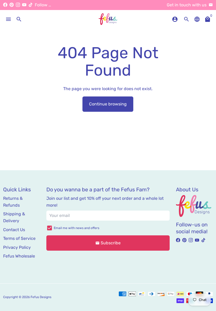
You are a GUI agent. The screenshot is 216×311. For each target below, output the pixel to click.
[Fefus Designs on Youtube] (24, 4)
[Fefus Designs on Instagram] (18, 4)
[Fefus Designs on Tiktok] (30, 4)
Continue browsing (108, 103)
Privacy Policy (17, 247)
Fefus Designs (41, 297)
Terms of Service (19, 238)
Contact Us (14, 229)
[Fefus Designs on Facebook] (5, 4)
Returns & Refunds (13, 202)
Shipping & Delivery (14, 217)
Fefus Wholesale (19, 256)
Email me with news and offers (76, 228)
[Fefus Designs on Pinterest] (11, 4)
